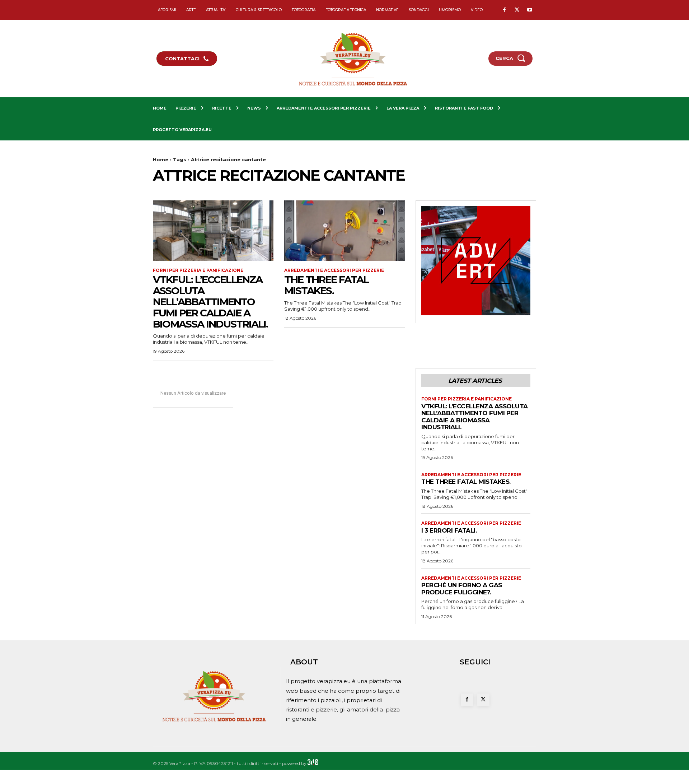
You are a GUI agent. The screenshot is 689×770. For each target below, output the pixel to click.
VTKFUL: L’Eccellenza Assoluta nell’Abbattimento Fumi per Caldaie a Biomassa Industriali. (210, 301)
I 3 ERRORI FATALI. (449, 530)
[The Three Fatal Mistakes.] (344, 230)
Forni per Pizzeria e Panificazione (198, 270)
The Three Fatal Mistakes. (326, 285)
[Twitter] (517, 10)
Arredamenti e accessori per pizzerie (334, 270)
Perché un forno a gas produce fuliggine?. (461, 588)
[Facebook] (504, 10)
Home (160, 159)
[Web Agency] (313, 763)
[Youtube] (529, 10)
